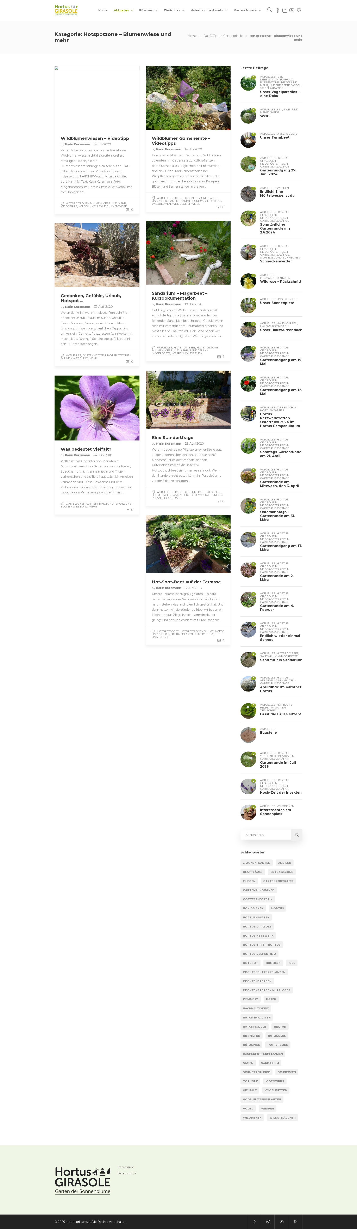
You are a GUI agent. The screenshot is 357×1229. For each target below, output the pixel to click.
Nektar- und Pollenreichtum (190, 634)
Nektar (280, 1026)
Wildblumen (88, 206)
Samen (248, 1063)
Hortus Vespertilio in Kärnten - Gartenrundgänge (278, 680)
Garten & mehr (245, 10)
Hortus (277, 908)
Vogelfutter (276, 1090)
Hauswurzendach (274, 326)
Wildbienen (193, 353)
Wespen (178, 353)
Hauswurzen (287, 323)
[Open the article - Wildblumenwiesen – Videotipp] (76, 98)
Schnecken (287, 1072)
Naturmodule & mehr (207, 10)
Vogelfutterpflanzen (262, 1099)
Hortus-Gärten (256, 917)
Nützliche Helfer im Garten (276, 706)
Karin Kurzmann (78, 144)
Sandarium (270, 1063)
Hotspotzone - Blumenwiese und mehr (96, 203)
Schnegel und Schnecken (280, 257)
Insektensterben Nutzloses (266, 990)
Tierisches (172, 10)
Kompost (250, 999)
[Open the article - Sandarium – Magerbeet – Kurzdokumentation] (167, 253)
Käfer (271, 999)
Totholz (250, 1081)
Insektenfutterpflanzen (264, 972)
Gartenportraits (278, 881)
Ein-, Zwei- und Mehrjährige (279, 111)
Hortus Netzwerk (258, 935)
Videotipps (69, 206)
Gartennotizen (94, 355)
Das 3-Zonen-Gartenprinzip (223, 36)
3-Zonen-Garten (256, 862)
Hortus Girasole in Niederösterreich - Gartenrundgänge (274, 162)
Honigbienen (253, 908)
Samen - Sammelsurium (185, 200)
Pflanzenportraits (167, 497)
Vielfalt (250, 1090)
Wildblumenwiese (113, 206)
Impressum (125, 1167)
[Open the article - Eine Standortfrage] (167, 400)
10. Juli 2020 (193, 304)
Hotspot (250, 963)
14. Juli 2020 (102, 144)
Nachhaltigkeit (256, 1008)
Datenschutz (126, 1173)
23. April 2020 (103, 307)
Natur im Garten (257, 1017)
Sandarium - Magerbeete (279, 656)
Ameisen (284, 862)
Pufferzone (278, 1044)
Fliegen (249, 881)
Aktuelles (121, 10)
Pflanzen (146, 10)
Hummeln (273, 963)
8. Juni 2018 (193, 588)
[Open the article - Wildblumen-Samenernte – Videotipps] (167, 98)
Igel (280, 76)
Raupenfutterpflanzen (263, 1053)
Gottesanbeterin (258, 899)
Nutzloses (277, 1035)
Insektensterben (257, 981)
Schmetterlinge (256, 1072)
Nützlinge (251, 1044)
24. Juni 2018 (103, 455)
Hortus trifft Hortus (262, 944)
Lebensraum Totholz (276, 79)
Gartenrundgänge (259, 890)
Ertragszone (281, 872)
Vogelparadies (271, 88)
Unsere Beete (162, 637)
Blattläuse (253, 872)
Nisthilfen (251, 1035)
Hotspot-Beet (184, 347)
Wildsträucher (282, 1117)
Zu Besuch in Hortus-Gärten (278, 409)
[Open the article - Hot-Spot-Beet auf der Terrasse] (167, 544)
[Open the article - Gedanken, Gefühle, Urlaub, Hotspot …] (76, 255)
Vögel (296, 85)
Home (103, 10)
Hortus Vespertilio (259, 953)
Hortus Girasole (257, 926)
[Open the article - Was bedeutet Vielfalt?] (76, 408)
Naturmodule (254, 1026)
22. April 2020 (194, 443)
